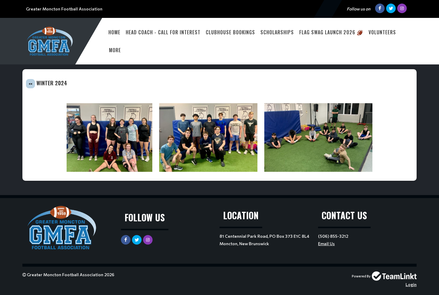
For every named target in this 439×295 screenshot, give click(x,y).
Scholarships (277, 32)
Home (114, 32)
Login (411, 284)
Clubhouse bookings (230, 32)
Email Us (326, 243)
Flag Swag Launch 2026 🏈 (331, 32)
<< (30, 84)
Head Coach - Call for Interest (163, 32)
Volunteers (382, 32)
